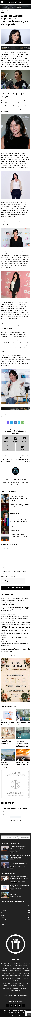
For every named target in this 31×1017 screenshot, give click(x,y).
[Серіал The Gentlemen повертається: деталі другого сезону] (5, 532)
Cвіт (2, 905)
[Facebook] (7, 1005)
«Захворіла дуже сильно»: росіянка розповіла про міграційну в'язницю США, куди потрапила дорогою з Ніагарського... (14, 618)
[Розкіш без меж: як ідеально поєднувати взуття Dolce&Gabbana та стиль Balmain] (5, 500)
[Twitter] (19, 1005)
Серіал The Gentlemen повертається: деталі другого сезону (18, 528)
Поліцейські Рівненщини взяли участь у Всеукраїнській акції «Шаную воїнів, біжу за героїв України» (15, 624)
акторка (8, 413)
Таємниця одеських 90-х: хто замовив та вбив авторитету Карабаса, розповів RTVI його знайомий (15, 608)
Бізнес (3, 915)
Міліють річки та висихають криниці (16, 633)
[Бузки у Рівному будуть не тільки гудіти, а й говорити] (5, 857)
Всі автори (23, 1010)
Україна (3, 922)
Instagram (9, 449)
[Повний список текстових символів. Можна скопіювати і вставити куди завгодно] (5, 878)
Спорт (2, 924)
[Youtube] (23, 1005)
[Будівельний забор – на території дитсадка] (5, 895)
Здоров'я (3, 910)
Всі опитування (15, 827)
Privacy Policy (24, 1012)
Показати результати (15, 820)
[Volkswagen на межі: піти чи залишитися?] (23, 755)
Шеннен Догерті (5, 415)
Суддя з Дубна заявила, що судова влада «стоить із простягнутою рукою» (18, 848)
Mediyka (12, 1015)
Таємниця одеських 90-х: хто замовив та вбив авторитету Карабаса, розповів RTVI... (18, 864)
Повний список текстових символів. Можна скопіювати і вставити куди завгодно (19, 878)
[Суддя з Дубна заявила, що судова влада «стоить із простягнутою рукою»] (5, 848)
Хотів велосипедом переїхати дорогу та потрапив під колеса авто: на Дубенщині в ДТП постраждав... (15, 649)
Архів (5, 1010)
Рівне (2, 912)
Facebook (15, 441)
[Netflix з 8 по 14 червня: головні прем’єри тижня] (5, 524)
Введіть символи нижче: (8, 576)
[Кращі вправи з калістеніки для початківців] (8, 733)
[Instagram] (11, 1005)
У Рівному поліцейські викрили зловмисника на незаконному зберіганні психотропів (14, 643)
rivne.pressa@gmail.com (20, 995)
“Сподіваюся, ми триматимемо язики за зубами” (23, 459)
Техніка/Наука (5, 920)
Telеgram (6, 441)
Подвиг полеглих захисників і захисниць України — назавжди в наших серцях (14, 637)
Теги (9, 1010)
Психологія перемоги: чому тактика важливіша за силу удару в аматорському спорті (23, 743)
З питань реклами (8, 1012)
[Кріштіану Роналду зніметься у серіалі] (5, 517)
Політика (3, 908)
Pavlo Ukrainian (8, 27)
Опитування (15, 1010)
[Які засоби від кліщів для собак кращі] (8, 715)
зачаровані (14, 413)
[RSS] (15, 1005)
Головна (3, 10)
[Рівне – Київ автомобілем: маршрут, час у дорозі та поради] (8, 755)
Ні (5, 814)
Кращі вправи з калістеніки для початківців (6, 741)
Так (6, 812)
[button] (29, 2)
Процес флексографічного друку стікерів (7, 459)
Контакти (17, 1012)
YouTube (24, 441)
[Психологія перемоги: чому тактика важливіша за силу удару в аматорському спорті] (23, 733)
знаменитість (22, 413)
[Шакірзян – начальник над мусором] (23, 715)
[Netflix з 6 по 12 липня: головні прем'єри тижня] (5, 540)
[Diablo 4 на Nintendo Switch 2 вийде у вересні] (5, 509)
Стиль (8, 10)
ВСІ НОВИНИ (15, 655)
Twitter (22, 449)
